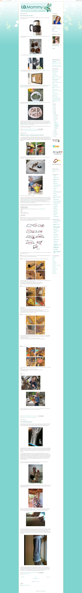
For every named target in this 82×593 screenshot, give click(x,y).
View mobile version (35, 578)
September (55, 118)
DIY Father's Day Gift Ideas (26, 15)
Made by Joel (55, 181)
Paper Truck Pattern (55, 75)
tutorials (41, 130)
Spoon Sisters (54, 263)
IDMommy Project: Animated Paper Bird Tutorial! (32, 135)
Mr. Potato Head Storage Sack (56, 98)
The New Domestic (56, 199)
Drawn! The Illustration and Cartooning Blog (56, 227)
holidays (32, 130)
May (55, 129)
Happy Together (55, 249)
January (55, 134)
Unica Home (54, 270)
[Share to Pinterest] (42, 129)
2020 (54, 105)
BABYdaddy (55, 211)
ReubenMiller (55, 229)
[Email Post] (37, 572)
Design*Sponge (55, 234)
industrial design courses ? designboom (57, 245)
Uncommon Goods (55, 269)
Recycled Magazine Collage (56, 99)
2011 (54, 113)
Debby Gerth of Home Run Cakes (57, 66)
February (55, 133)
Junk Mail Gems (55, 206)
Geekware (53, 266)
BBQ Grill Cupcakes (55, 96)
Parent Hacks (55, 204)
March (55, 132)
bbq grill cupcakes (30, 103)
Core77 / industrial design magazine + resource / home (57, 252)
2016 (54, 107)
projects (38, 130)
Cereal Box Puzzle (55, 84)
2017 (54, 106)
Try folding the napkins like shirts (33, 102)
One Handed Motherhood (26, 421)
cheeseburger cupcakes (38, 103)
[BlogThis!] (39, 129)
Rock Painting (54, 74)
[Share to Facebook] (41, 129)
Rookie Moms (55, 183)
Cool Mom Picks (55, 177)
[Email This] (38, 129)
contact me (42, 570)
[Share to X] (40, 129)
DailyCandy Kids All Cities (57, 201)
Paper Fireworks (54, 72)
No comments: (34, 572)
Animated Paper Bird (55, 71)
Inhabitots (54, 188)
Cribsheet (54, 175)
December (55, 114)
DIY (24, 130)
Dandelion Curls (54, 95)
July (54, 120)
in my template (35, 220)
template (47, 218)
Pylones (53, 258)
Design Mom (55, 195)
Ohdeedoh (54, 232)
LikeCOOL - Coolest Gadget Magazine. (56, 247)
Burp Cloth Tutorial (55, 89)
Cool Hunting (55, 222)
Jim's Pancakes (55, 209)
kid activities (35, 130)
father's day (27, 130)
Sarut (53, 259)
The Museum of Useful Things (56, 265)
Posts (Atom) (37, 581)
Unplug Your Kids (56, 186)
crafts (23, 130)
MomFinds (55, 214)
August (55, 119)
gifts (30, 130)
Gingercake (55, 237)
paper (30, 417)
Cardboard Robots (54, 70)
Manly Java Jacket (33, 36)
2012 (54, 112)
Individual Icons (54, 273)
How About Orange (56, 239)
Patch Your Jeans (54, 92)
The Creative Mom (56, 216)
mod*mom (54, 190)
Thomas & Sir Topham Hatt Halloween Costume (56, 79)
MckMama (54, 193)
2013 (54, 111)
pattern (21, 310)
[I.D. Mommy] (52, 30)
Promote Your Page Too (55, 31)
